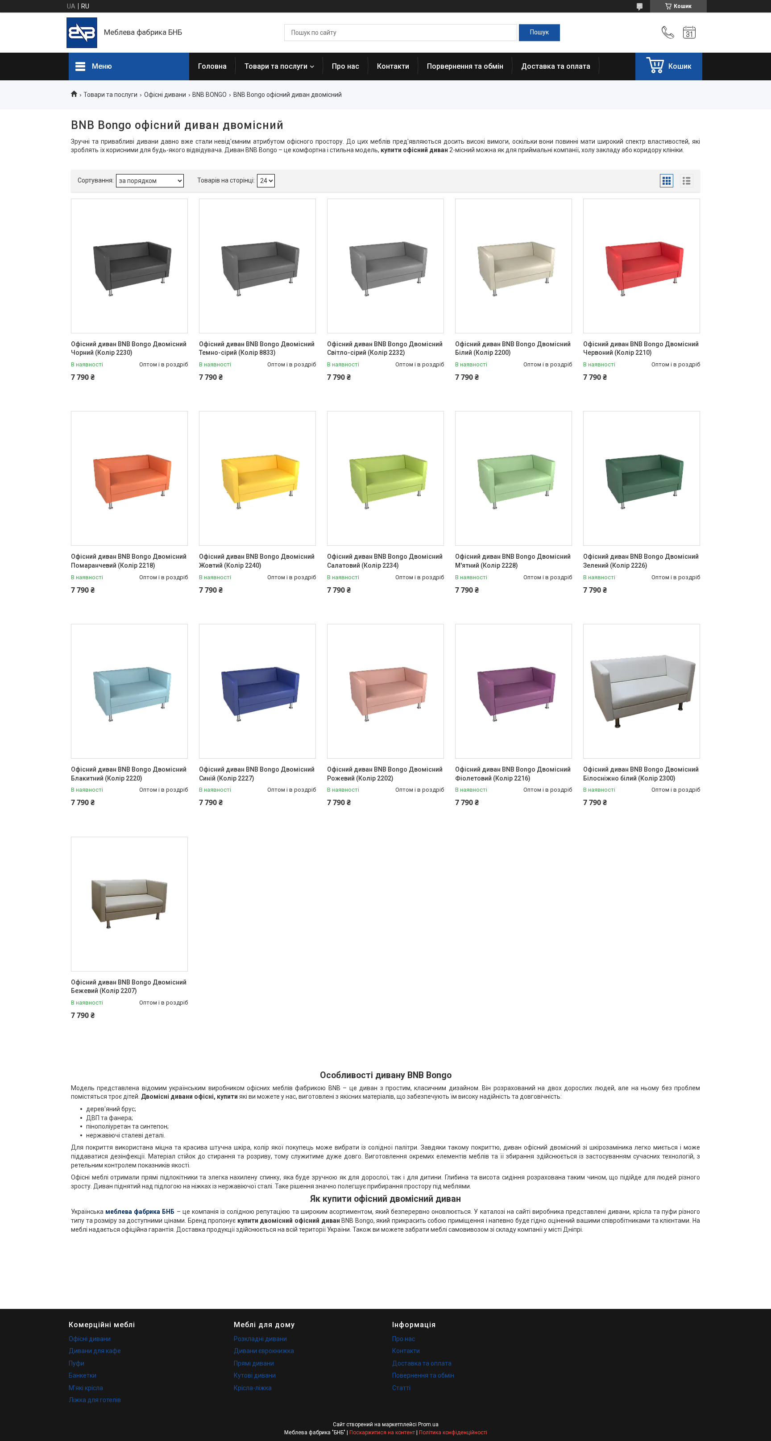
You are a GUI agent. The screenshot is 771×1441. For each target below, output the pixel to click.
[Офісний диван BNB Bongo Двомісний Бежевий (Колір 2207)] (129, 904)
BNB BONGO (209, 94)
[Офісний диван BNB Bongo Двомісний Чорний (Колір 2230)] (129, 266)
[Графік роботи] (689, 33)
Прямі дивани (254, 1363)
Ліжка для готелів (95, 1400)
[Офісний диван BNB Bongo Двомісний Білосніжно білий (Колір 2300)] (641, 691)
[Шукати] (539, 32)
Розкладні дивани (260, 1338)
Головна (212, 66)
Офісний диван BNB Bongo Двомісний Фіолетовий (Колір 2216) (513, 774)
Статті (401, 1387)
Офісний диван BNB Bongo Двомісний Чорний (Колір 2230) (129, 349)
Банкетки (82, 1375)
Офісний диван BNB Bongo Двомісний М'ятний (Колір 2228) (513, 561)
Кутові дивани (255, 1375)
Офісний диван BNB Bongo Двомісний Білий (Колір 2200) (513, 349)
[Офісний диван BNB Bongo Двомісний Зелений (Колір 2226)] (641, 478)
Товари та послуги (276, 66)
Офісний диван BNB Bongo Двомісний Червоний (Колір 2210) (641, 349)
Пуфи (76, 1363)
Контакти (393, 66)
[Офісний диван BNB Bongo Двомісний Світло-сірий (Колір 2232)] (385, 266)
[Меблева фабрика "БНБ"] (81, 32)
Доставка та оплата (555, 66)
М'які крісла (86, 1387)
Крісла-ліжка (253, 1387)
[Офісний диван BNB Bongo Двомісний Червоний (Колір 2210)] (641, 266)
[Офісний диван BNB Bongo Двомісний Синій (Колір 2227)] (257, 691)
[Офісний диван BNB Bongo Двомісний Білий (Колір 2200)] (513, 266)
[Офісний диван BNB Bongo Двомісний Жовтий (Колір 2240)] (257, 478)
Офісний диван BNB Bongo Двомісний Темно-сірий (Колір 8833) (257, 349)
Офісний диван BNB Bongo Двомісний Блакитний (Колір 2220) (129, 774)
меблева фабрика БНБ (139, 1211)
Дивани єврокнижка (264, 1350)
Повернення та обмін (423, 1375)
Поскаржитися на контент (382, 1432)
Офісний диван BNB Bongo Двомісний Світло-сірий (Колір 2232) (385, 349)
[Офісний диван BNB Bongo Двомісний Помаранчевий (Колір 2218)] (129, 478)
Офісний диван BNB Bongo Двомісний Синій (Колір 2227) (257, 774)
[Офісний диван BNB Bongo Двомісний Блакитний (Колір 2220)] (129, 691)
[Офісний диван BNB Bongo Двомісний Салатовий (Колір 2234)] (385, 478)
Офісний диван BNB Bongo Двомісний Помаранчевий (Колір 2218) (129, 561)
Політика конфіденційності (453, 1432)
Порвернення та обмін (465, 66)
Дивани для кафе (95, 1350)
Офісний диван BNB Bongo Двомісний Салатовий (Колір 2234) (385, 561)
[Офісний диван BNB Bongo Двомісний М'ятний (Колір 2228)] (513, 478)
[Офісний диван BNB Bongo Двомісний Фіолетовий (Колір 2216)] (513, 691)
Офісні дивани (165, 94)
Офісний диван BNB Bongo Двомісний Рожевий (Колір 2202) (385, 774)
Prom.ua (428, 1424)
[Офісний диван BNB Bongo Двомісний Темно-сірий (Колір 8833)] (257, 266)
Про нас (345, 66)
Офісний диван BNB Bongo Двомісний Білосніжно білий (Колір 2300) (641, 774)
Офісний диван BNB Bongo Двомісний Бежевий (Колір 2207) (129, 987)
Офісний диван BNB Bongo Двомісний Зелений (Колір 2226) (641, 561)
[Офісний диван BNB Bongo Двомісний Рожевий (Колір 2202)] (385, 691)
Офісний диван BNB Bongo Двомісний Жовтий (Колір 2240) (257, 561)
